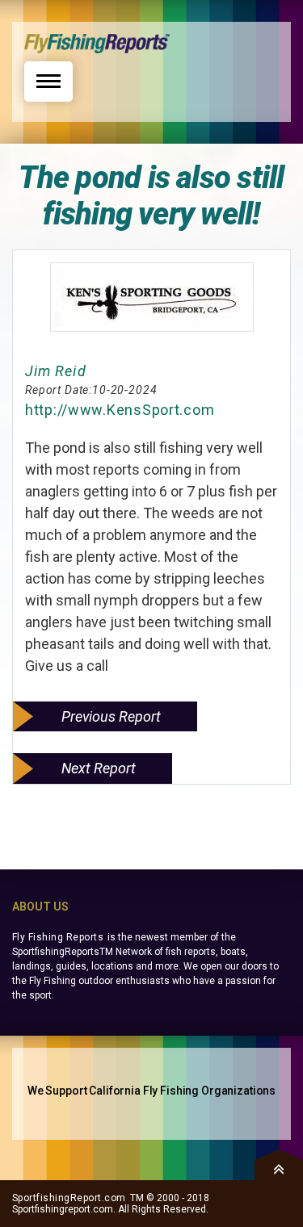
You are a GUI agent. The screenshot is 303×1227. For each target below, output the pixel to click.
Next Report (98, 768)
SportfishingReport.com (69, 1198)
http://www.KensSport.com (119, 409)
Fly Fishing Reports (57, 937)
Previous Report (111, 716)
